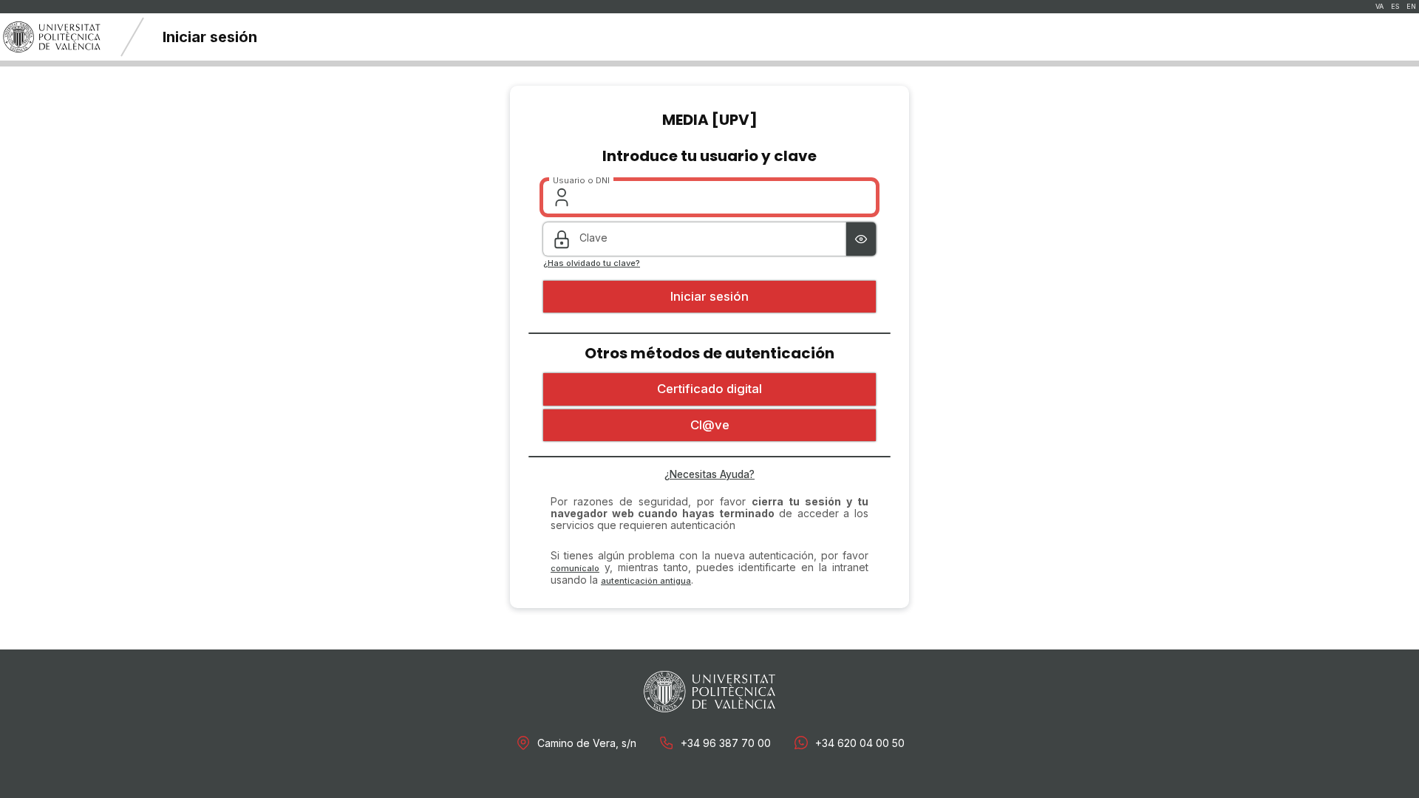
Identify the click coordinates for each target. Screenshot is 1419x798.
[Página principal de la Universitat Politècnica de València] (51, 36)
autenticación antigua (646, 581)
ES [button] (1395, 6)
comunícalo (575, 568)
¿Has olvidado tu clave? (591, 263)
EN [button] (1411, 6)
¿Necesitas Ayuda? (709, 474)
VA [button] (1379, 6)
